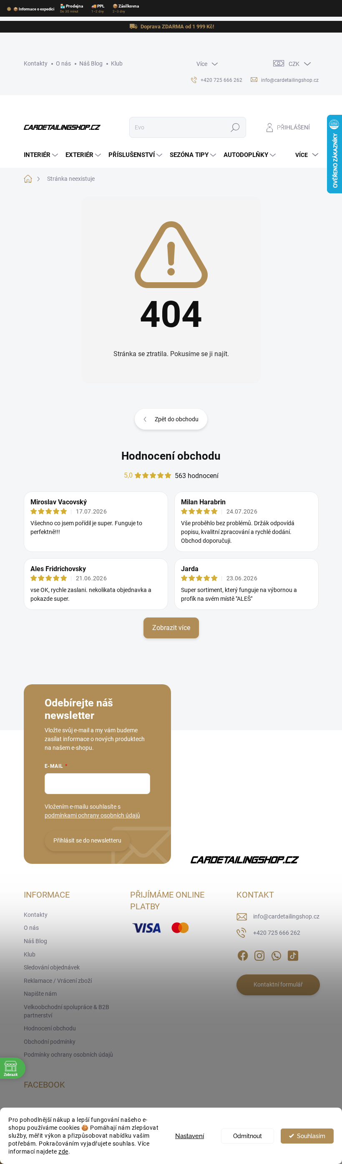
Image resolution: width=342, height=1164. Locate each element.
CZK (294, 64)
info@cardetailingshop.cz (286, 916)
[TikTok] (293, 954)
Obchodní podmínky (49, 1041)
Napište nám (40, 993)
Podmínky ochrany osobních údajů (68, 1054)
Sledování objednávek (52, 967)
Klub (117, 63)
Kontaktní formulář (278, 984)
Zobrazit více (171, 628)
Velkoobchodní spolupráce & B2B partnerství (66, 1011)
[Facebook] (242, 954)
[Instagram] (259, 954)
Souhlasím (311, 1136)
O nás (63, 63)
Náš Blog (91, 63)
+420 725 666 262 (276, 932)
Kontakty (36, 63)
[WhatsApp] (276, 954)
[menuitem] (42, 155)
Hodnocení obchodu (171, 456)
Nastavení (189, 1136)
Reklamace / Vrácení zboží (58, 980)
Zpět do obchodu (177, 419)
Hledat (235, 127)
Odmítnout (247, 1136)
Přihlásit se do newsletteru (87, 840)
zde (63, 1151)
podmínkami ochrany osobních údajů (92, 815)
